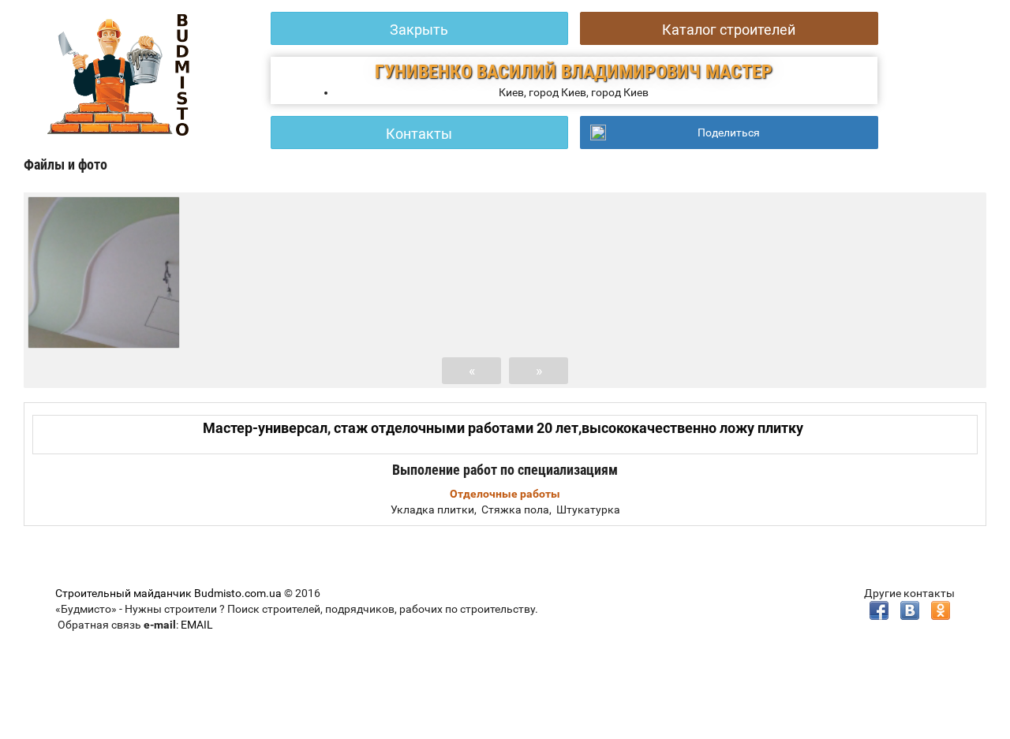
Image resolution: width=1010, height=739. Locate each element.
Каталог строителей (728, 29)
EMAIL (197, 624)
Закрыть (419, 29)
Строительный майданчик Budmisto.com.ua (168, 593)
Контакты (419, 133)
